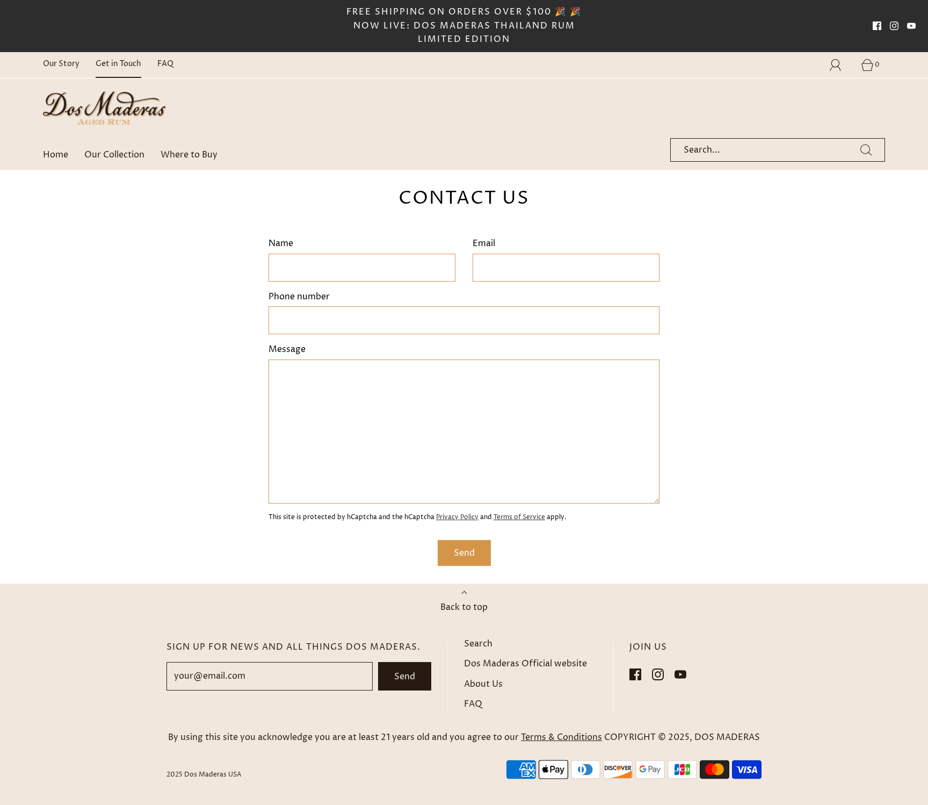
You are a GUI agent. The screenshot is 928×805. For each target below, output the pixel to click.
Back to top (464, 607)
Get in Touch (118, 64)
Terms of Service (519, 517)
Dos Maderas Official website (525, 664)
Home (55, 155)
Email (484, 243)
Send (404, 676)
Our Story (61, 64)
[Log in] (841, 65)
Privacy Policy (457, 517)
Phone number (299, 297)
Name (281, 243)
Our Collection (114, 155)
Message (287, 349)
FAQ (165, 64)
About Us (483, 684)
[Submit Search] (866, 150)
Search (478, 644)
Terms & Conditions (561, 737)
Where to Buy (189, 155)
